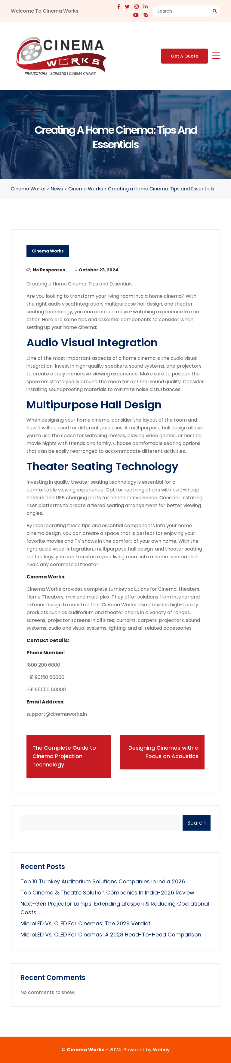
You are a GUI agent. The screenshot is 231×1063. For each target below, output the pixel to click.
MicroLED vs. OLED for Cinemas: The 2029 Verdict (85, 923)
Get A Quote (184, 56)
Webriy (161, 1049)
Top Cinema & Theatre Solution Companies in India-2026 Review (107, 892)
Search (196, 822)
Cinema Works (48, 251)
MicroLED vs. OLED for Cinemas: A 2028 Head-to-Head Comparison (110, 934)
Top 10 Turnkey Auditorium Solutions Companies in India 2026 (102, 881)
